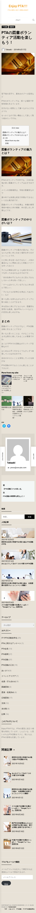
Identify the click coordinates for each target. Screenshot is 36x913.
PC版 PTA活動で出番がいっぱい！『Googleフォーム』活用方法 (21, 842)
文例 (3, 703)
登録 (6, 884)
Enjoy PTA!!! (18, 6)
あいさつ (5, 671)
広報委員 (5, 698)
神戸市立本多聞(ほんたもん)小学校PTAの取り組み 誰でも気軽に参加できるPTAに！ (22, 825)
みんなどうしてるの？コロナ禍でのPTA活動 (17, 563)
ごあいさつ (11, 909)
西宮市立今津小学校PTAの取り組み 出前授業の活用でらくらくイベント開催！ (17, 413)
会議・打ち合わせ (9, 681)
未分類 (4, 709)
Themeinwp (12, 907)
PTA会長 (5, 649)
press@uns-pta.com (18, 468)
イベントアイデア (9, 676)
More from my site (12, 141)
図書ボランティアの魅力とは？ (14, 132)
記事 (3, 714)
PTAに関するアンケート (11, 643)
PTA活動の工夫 (8, 665)
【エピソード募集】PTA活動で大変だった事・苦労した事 (28, 378)
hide (17, 128)
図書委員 (12, 27)
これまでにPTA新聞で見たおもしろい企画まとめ (17, 377)
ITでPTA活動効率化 (9, 638)
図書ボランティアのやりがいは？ (15, 135)
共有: (7, 143)
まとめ (5, 138)
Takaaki (9, 49)
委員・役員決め (8, 692)
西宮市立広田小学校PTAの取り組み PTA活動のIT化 (22, 758)
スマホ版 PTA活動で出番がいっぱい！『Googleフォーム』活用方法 (15, 606)
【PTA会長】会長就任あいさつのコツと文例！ (28, 409)
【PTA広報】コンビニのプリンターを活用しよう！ (6, 389)
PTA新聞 (5, 654)
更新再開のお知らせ (6, 408)
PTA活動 (4, 27)
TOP (5, 909)
